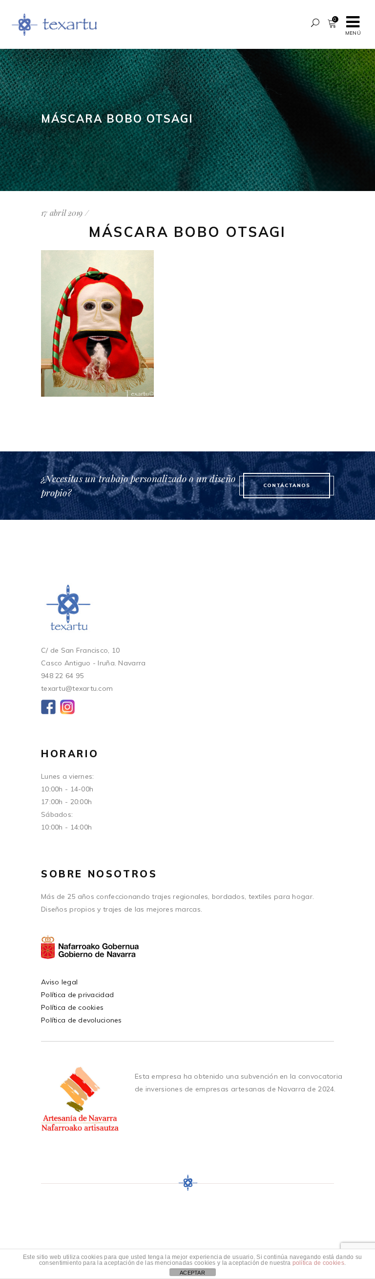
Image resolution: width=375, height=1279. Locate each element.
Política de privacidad (77, 994)
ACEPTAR (192, 1273)
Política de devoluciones (81, 1020)
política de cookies (318, 1262)
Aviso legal (59, 982)
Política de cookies (72, 1007)
